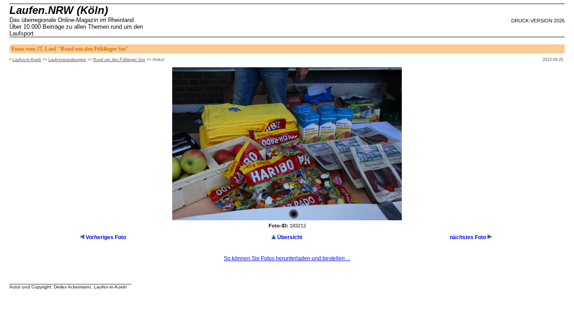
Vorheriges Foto (106, 237)
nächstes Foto (468, 237)
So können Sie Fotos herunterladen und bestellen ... (287, 258)
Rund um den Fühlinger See (119, 59)
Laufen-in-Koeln (27, 59)
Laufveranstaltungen (67, 59)
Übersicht (289, 237)
